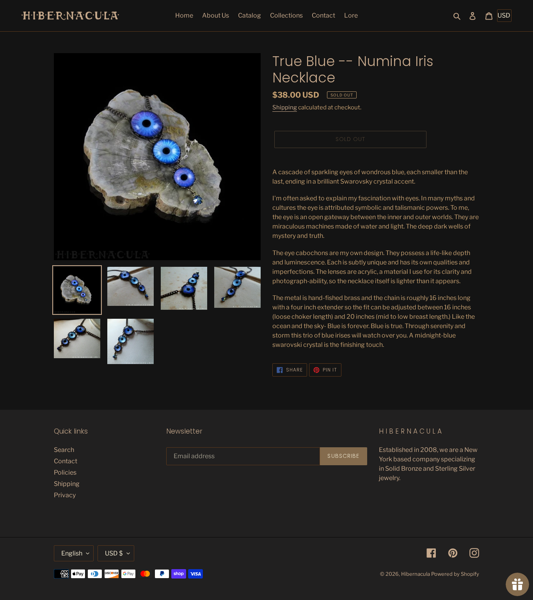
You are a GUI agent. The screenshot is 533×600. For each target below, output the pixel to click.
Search (64, 450)
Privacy (65, 495)
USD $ (114, 553)
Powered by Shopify (455, 574)
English (71, 553)
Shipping (284, 107)
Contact (65, 461)
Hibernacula (415, 574)
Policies (65, 472)
